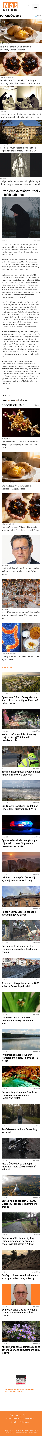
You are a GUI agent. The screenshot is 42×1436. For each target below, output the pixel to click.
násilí (19, 400)
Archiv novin (29, 1419)
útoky (25, 400)
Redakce (14, 1422)
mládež (12, 400)
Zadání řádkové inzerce (14, 1419)
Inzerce (18, 1415)
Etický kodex (24, 1422)
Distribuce (27, 1415)
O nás (12, 1415)
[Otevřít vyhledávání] (29, 7)
